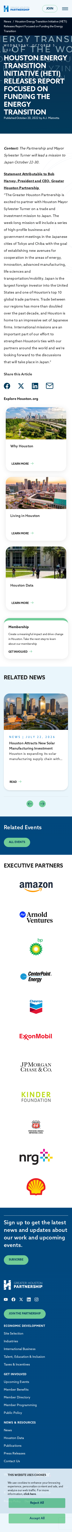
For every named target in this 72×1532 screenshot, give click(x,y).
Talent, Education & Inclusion (24, 1357)
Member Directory (17, 1397)
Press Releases (14, 1453)
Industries (11, 1341)
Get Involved (13, 622)
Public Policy (13, 1413)
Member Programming (20, 1405)
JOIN (49, 8)
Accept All (37, 1518)
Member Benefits (16, 1389)
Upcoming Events (16, 1382)
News (7, 21)
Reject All (37, 1503)
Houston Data (14, 1438)
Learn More (36, 439)
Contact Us (12, 1461)
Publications (13, 1445)
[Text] (6, 1299)
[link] (65, 9)
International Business (20, 1349)
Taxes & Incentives (17, 1364)
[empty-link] (7, 386)
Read (36, 741)
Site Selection (13, 1333)
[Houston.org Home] (17, 9)
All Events (17, 842)
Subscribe (16, 1259)
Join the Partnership (25, 1313)
